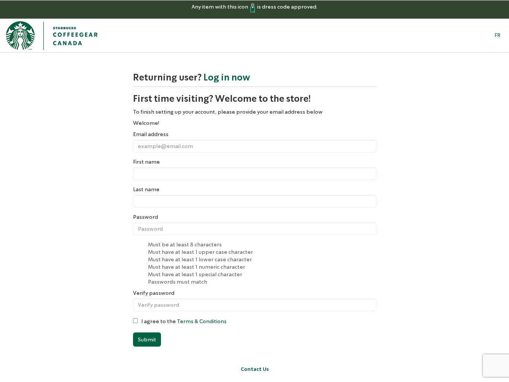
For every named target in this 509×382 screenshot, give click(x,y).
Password (145, 217)
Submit (147, 339)
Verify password (153, 293)
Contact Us (255, 369)
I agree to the (182, 321)
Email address (150, 134)
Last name (146, 189)
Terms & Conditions (202, 321)
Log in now (226, 77)
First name (146, 161)
